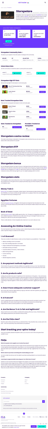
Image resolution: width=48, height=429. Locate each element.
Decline (33, 426)
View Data (42, 86)
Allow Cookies (42, 426)
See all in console (17, 127)
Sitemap (3, 389)
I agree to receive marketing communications (13, 403)
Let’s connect (6, 398)
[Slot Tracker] (23, 2)
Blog (26, 381)
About (26, 380)
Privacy (23, 416)
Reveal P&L (17, 73)
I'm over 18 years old (8, 405)
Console (2, 381)
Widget (2, 383)
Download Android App (6, 393)
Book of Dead (9, 214)
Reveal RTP (41, 73)
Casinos (5, 7)
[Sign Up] (43, 401)
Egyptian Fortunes (10, 203)
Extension (3, 380)
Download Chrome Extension (7, 391)
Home (2, 7)
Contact (26, 383)
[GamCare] (42, 417)
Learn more (16, 427)
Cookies (28, 416)
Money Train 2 (4, 191)
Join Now (8, 41)
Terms (19, 416)
